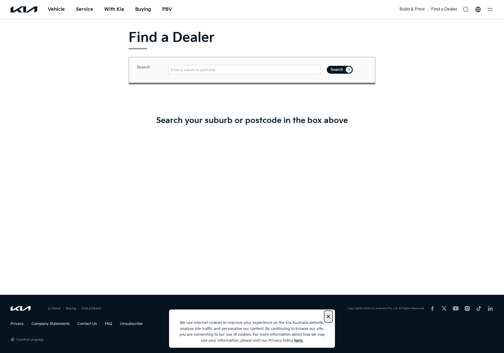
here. (298, 340)
